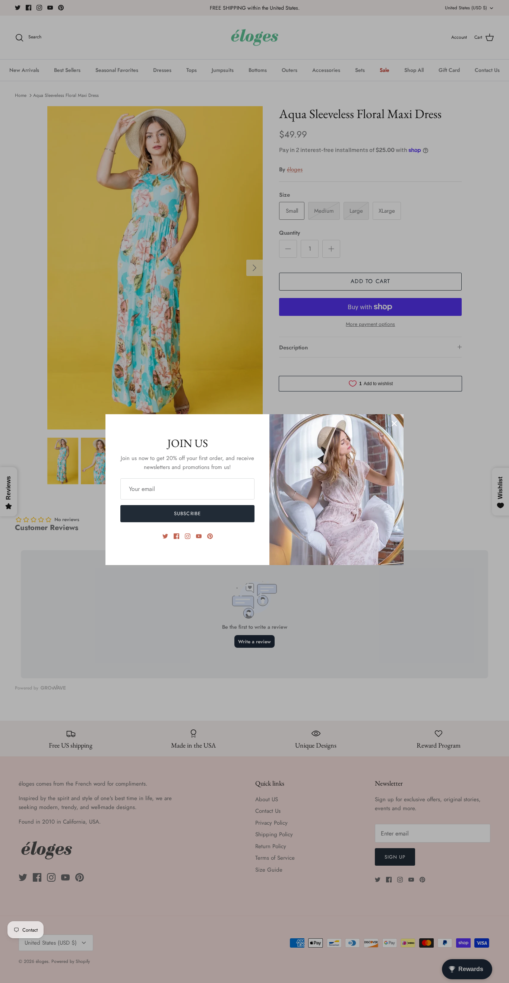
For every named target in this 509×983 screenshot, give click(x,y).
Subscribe (187, 513)
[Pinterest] (210, 536)
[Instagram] (187, 536)
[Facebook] (176, 536)
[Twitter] (165, 536)
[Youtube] (199, 536)
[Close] (394, 423)
